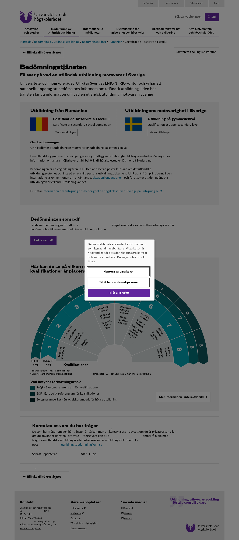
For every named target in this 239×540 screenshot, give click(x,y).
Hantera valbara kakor (119, 271)
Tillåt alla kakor (118, 293)
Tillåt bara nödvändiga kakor (118, 282)
